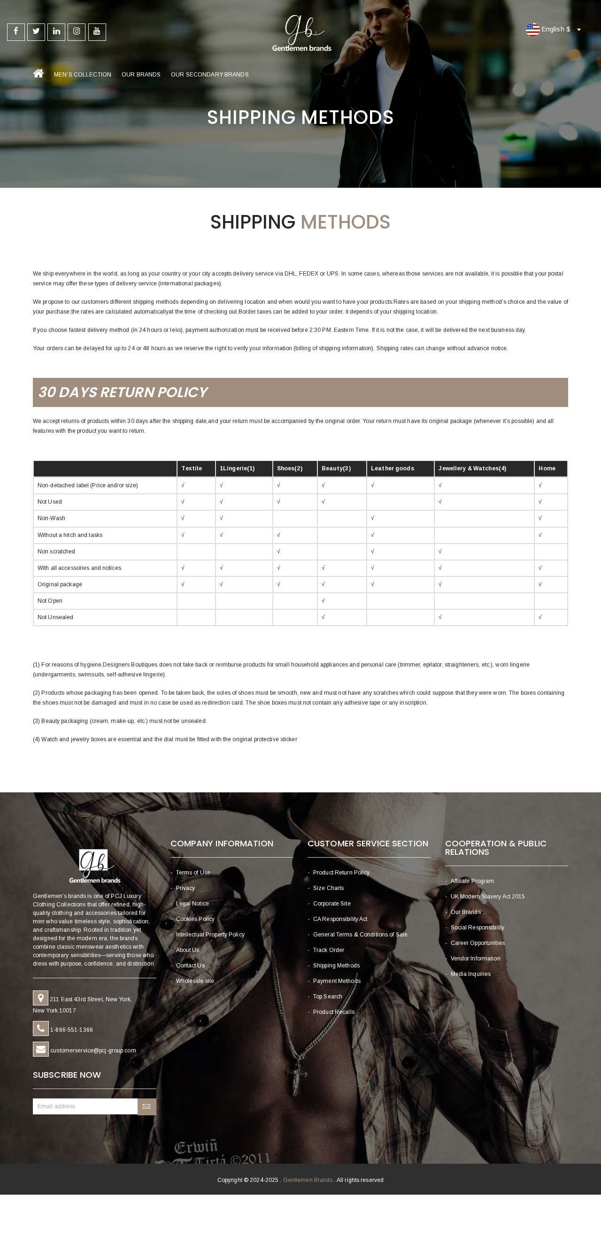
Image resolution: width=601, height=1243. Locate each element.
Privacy (185, 888)
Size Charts (328, 888)
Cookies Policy (195, 919)
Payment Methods (337, 981)
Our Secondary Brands (209, 74)
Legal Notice (192, 903)
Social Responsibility (478, 927)
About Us (188, 950)
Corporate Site (332, 903)
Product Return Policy (341, 872)
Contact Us (190, 965)
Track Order (328, 950)
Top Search (327, 996)
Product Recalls (333, 1012)
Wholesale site (195, 981)
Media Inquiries (471, 974)
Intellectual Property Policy (210, 934)
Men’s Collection (82, 74)
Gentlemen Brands (308, 1180)
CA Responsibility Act (340, 919)
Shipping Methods (336, 965)
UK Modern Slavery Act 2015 (488, 896)
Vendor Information (476, 958)
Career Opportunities (478, 943)
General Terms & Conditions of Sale (360, 934)
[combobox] (551, 29)
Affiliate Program (472, 881)
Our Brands (141, 74)
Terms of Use (193, 872)
